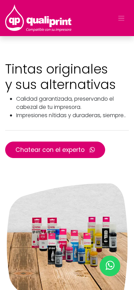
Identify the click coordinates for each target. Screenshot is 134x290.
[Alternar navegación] (121, 18)
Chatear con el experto (50, 150)
